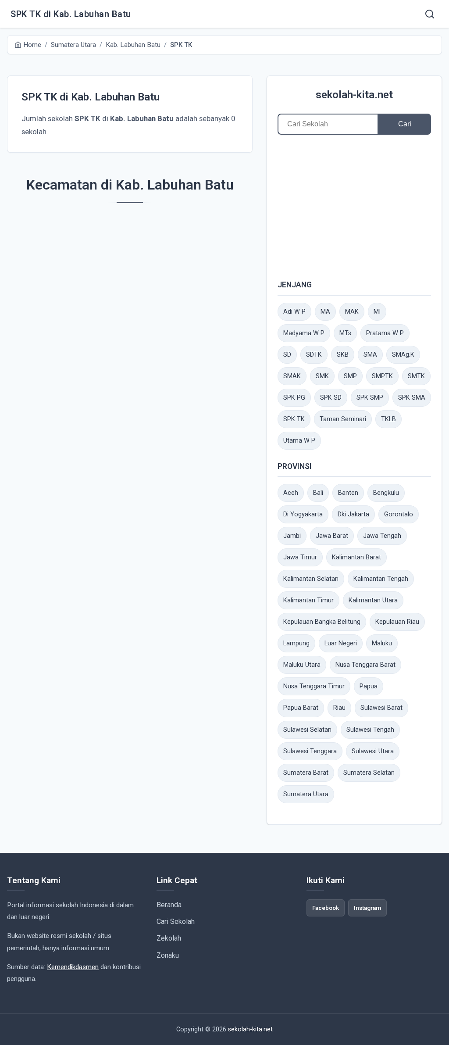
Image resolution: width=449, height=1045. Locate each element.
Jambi (292, 536)
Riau (339, 708)
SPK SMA (411, 397)
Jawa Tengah (382, 536)
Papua (369, 686)
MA (325, 311)
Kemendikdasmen (73, 967)
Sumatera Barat (305, 773)
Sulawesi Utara (373, 751)
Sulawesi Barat (381, 708)
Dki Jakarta (353, 514)
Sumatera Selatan (369, 773)
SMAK (292, 376)
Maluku (382, 643)
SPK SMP (369, 397)
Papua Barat (300, 708)
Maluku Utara (302, 665)
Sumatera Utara (305, 794)
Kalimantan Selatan (311, 579)
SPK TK (294, 419)
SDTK (314, 354)
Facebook (325, 907)
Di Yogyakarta (303, 514)
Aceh (290, 493)
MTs (345, 333)
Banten (348, 493)
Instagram (367, 907)
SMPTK (382, 376)
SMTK (416, 376)
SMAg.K (403, 354)
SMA (370, 354)
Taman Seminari (343, 419)
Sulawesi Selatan (307, 730)
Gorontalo (398, 514)
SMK (322, 376)
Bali (318, 493)
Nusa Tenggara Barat (365, 665)
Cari (404, 124)
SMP (350, 376)
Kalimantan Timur (308, 600)
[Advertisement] (354, 206)
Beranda (169, 905)
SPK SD (331, 397)
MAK (352, 311)
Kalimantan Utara (373, 600)
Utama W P (299, 440)
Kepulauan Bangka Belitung (321, 622)
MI (377, 311)
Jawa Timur (300, 557)
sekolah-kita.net (354, 95)
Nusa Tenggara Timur (314, 686)
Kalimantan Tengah (380, 579)
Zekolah (169, 938)
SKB (343, 354)
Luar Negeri (340, 643)
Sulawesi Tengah (370, 730)
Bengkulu (386, 493)
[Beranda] (429, 14)
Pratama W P (385, 333)
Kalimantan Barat (356, 557)
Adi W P (294, 311)
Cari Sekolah (176, 921)
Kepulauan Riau (397, 622)
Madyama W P (303, 333)
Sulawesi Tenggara (310, 751)
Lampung (296, 643)
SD (287, 354)
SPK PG (294, 397)
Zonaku (168, 955)
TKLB (388, 419)
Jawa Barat (332, 536)
